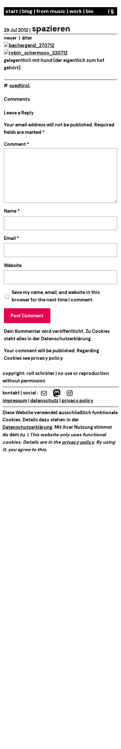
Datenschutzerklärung (66, 339)
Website (13, 265)
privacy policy (46, 358)
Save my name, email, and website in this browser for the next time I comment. (56, 296)
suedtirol (19, 85)
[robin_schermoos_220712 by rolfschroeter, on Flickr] (35, 53)
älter (27, 38)
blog (27, 11)
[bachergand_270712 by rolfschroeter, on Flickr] (29, 45)
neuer (10, 38)
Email (11, 238)
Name (12, 211)
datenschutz (44, 401)
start (11, 11)
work (75, 11)
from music (51, 11)
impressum (15, 401)
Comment (16, 144)
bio (90, 11)
